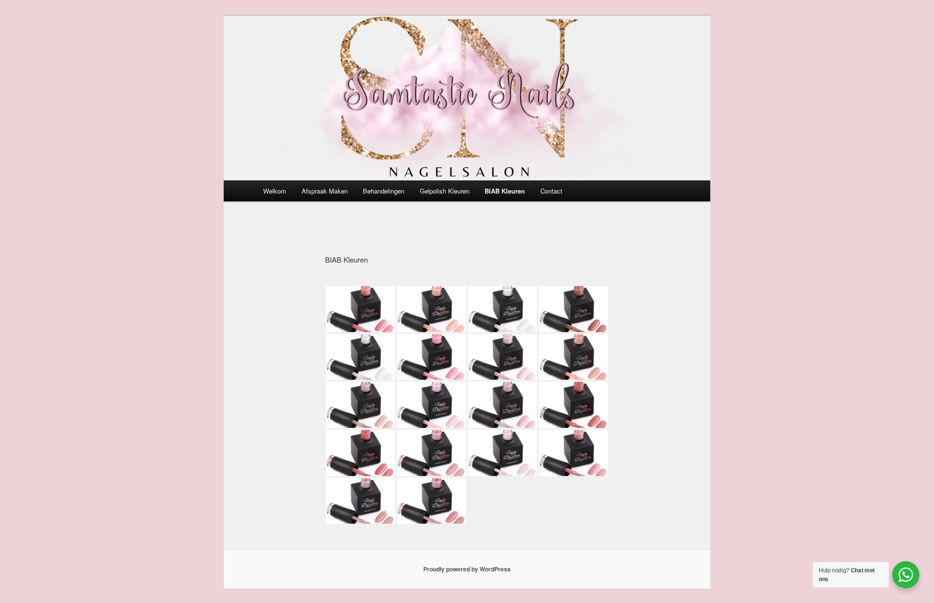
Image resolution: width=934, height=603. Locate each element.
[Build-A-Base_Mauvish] (431, 453)
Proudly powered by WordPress (467, 569)
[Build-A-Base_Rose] (431, 357)
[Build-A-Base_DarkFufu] (573, 405)
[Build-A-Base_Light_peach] (431, 309)
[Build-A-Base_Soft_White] (360, 357)
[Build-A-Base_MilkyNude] (502, 453)
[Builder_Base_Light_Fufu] (360, 501)
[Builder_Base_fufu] (431, 501)
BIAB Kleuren (505, 190)
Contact (551, 190)
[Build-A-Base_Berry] (360, 453)
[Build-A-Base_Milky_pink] (502, 357)
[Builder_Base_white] (502, 309)
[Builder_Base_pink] (431, 405)
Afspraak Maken (325, 190)
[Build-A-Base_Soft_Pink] (573, 357)
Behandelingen (383, 190)
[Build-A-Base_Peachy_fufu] (573, 453)
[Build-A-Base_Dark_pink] (360, 309)
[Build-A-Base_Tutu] (360, 405)
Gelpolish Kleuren (444, 190)
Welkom (274, 190)
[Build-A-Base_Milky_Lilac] (502, 405)
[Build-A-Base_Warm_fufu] (573, 309)
